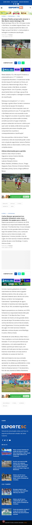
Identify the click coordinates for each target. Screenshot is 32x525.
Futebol (4, 16)
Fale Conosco (14, 1)
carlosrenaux (6, 403)
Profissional (11, 16)
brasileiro (5, 203)
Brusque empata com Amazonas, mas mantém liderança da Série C (20, 491)
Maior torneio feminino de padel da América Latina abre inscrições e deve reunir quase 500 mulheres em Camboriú (21, 453)
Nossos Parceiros (24, 1)
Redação (11, 35)
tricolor (5, 405)
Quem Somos (6, 1)
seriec (12, 206)
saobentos (5, 206)
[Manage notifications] (3, 521)
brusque (13, 203)
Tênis (18, 16)
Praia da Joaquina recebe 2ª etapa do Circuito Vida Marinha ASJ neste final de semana (21, 512)
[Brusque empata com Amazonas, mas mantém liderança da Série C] (6, 492)
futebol (19, 203)
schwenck (21, 403)
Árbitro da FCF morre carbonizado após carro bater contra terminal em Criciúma (20, 477)
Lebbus (25, 522)
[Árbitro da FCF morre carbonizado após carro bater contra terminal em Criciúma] (6, 477)
